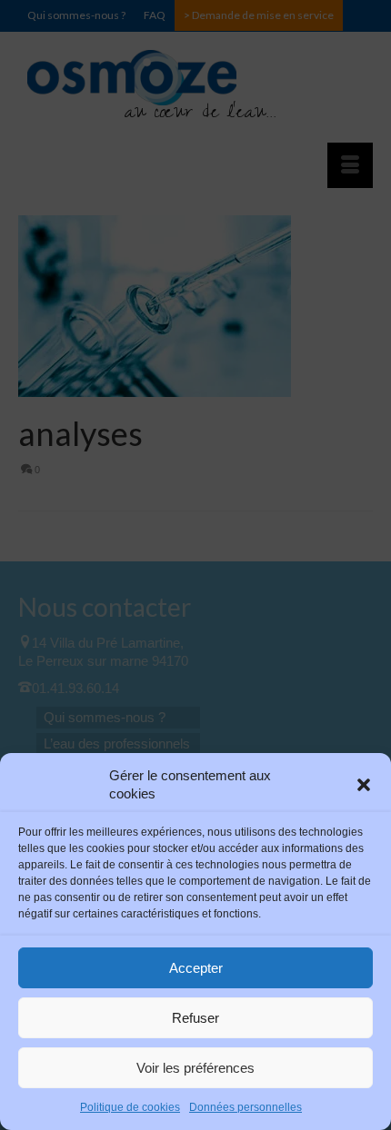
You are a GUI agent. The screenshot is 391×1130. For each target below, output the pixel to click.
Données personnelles (245, 1107)
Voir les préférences (195, 1067)
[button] (364, 785)
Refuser (195, 1018)
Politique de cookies (130, 1107)
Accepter (196, 968)
